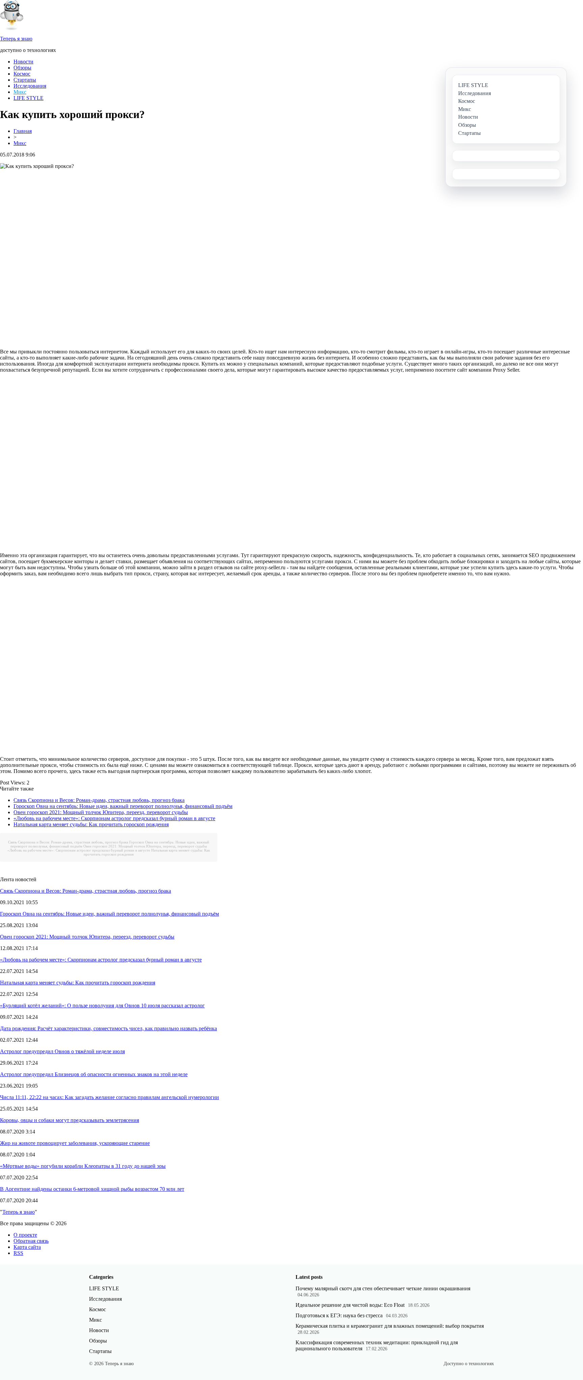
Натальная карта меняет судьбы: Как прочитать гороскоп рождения (91, 824)
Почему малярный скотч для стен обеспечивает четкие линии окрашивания (383, 1288)
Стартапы (24, 80)
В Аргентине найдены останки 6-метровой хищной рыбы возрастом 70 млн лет (92, 1189)
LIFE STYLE (28, 98)
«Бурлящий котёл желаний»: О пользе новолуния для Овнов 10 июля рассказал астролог (102, 1005)
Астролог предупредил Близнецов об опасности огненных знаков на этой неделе (94, 1074)
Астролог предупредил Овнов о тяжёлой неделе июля (62, 1051)
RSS (18, 1253)
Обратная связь (31, 1241)
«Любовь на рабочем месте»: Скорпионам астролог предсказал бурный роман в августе (114, 818)
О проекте (25, 1235)
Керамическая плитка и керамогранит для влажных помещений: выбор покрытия (390, 1326)
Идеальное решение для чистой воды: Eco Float (350, 1305)
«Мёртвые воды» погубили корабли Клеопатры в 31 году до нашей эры (83, 1166)
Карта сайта (27, 1247)
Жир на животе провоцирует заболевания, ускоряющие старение (75, 1143)
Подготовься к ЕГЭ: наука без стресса (339, 1315)
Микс (19, 92)
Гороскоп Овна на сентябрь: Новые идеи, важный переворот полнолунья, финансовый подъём (122, 806)
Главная (22, 131)
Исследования (29, 86)
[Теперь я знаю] (12, 28)
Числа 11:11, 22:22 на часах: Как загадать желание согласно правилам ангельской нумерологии (109, 1097)
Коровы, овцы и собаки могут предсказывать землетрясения (69, 1120)
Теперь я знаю (18, 1212)
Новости (23, 61)
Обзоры (22, 67)
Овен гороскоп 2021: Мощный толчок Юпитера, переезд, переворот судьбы (100, 812)
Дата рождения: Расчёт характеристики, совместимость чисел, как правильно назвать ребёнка (108, 1028)
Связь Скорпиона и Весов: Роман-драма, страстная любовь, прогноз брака (99, 800)
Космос (21, 74)
